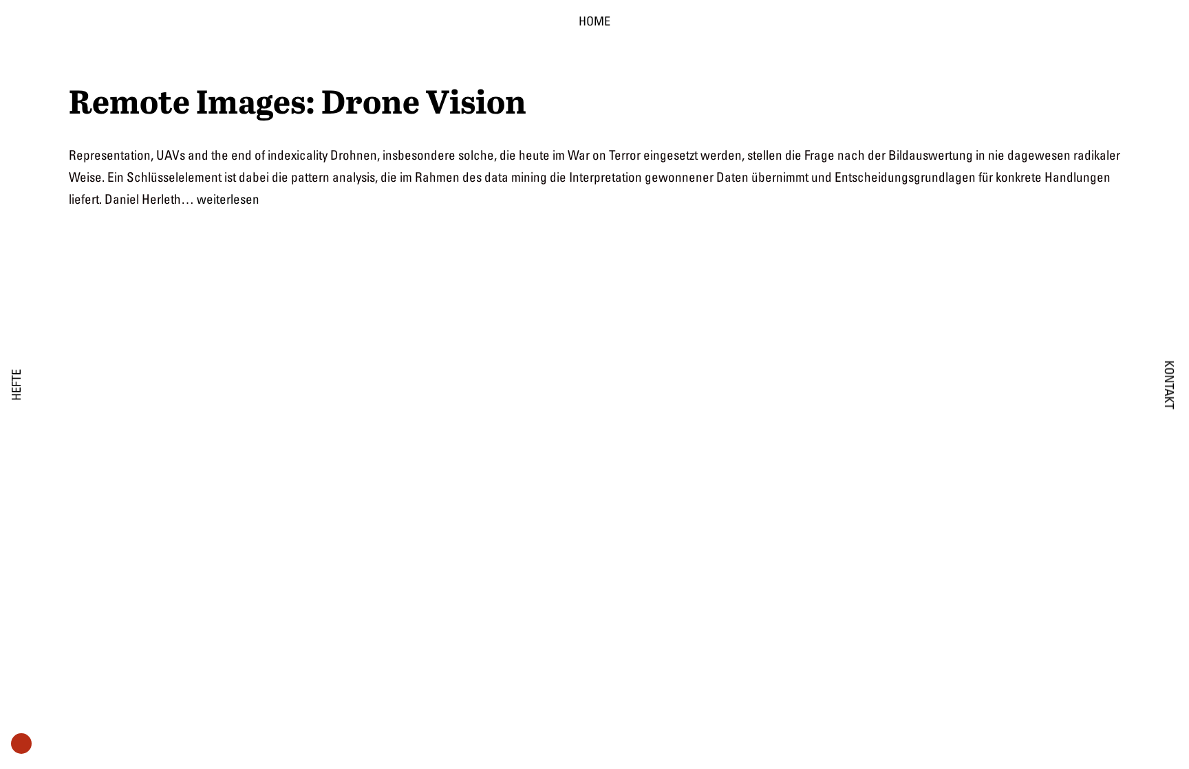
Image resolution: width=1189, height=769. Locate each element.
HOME (594, 21)
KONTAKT (1169, 384)
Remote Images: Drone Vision (297, 102)
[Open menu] (21, 745)
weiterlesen (228, 199)
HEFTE (16, 385)
